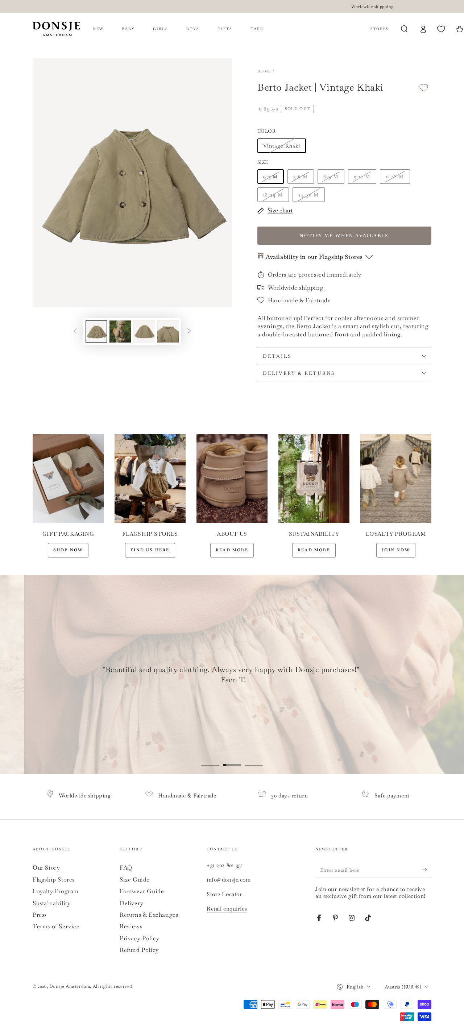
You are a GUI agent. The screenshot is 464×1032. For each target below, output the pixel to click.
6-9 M (331, 176)
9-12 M (362, 176)
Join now (396, 549)
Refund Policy (139, 950)
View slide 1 (210, 760)
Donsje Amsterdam (69, 986)
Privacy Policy (139, 938)
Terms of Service (56, 926)
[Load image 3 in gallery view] (144, 331)
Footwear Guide (142, 891)
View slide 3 (254, 760)
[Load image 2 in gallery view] (120, 331)
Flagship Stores (54, 879)
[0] (442, 29)
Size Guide (135, 879)
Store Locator (224, 894)
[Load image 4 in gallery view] (168, 331)
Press (40, 915)
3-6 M (300, 176)
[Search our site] (404, 29)
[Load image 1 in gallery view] (96, 331)
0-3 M (270, 176)
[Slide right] (189, 331)
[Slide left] (75, 331)
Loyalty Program (56, 891)
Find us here (149, 549)
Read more (232, 549)
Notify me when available (344, 236)
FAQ (126, 867)
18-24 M (273, 194)
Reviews (131, 926)
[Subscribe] (427, 870)
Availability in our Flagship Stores (314, 257)
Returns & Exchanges (149, 915)
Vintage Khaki (281, 145)
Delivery (132, 903)
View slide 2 (232, 760)
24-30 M (308, 194)
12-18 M (395, 176)
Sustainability (51, 903)
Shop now (68, 549)
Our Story (46, 867)
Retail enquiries (227, 908)
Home (264, 71)
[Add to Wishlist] (423, 87)
